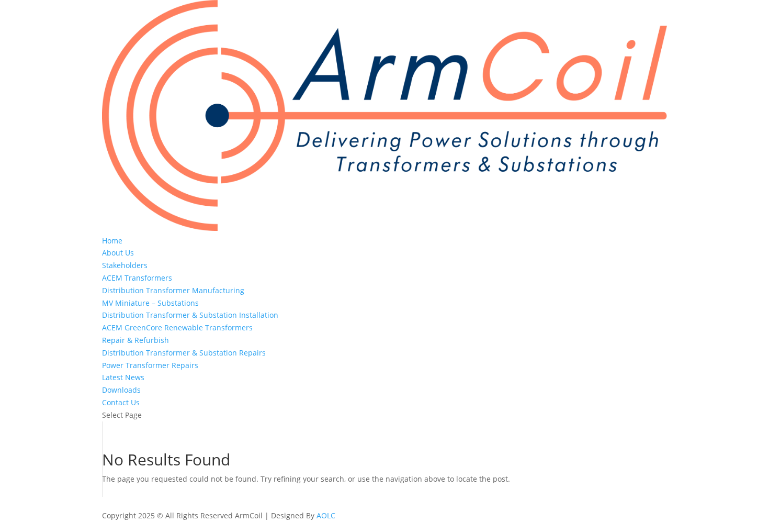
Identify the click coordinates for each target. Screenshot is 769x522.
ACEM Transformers (137, 278)
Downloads (121, 390)
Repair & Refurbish (135, 340)
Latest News (123, 377)
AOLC (325, 515)
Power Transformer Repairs (150, 365)
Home (112, 241)
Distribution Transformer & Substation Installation (190, 315)
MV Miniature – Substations (150, 303)
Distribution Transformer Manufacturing (173, 290)
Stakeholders (125, 265)
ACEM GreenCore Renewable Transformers (177, 327)
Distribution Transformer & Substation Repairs (184, 353)
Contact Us (121, 402)
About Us (118, 253)
